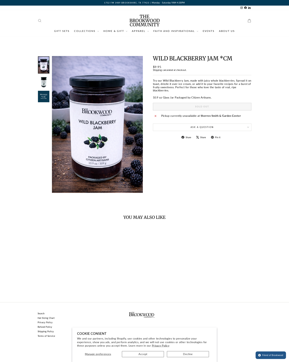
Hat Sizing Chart (46, 318)
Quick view (63, 274)
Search (41, 313)
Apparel (139, 30)
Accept (142, 354)
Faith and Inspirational (174, 30)
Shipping (157, 70)
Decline (188, 354)
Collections (85, 30)
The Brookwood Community (144, 20)
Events (208, 30)
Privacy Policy (160, 345)
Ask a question (202, 127)
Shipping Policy (46, 331)
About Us (227, 30)
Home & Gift (114, 30)
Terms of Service (46, 336)
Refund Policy (45, 326)
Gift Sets (62, 30)
